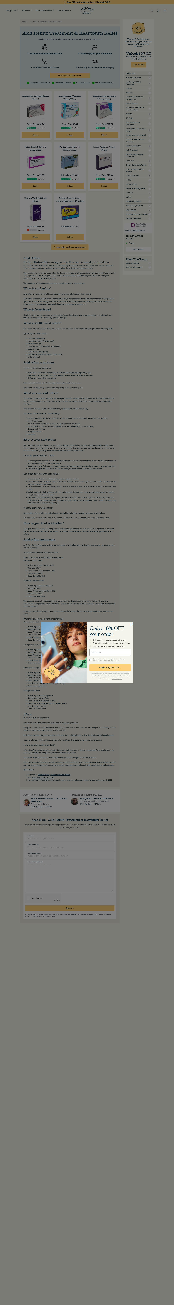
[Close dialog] (131, 624)
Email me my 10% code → (110, 667)
